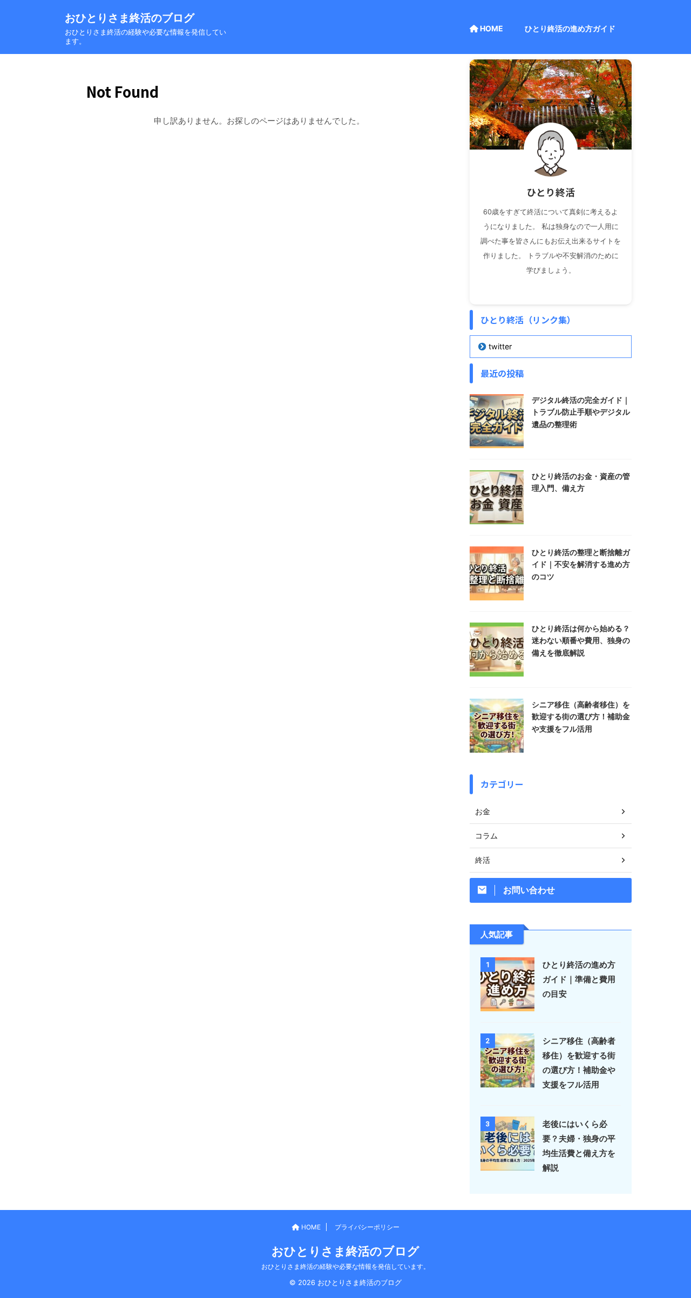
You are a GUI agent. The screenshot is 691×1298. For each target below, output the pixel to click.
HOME (490, 28)
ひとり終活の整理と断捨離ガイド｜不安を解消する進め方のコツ (581, 564)
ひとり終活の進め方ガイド (570, 28)
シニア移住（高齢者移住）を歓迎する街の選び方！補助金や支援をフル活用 (581, 716)
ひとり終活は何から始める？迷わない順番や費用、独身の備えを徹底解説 (581, 640)
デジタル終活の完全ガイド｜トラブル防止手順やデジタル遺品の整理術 (581, 412)
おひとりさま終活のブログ (129, 17)
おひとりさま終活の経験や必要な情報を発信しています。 (345, 1266)
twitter (500, 346)
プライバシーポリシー (367, 1227)
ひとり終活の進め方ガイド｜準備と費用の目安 (579, 979)
